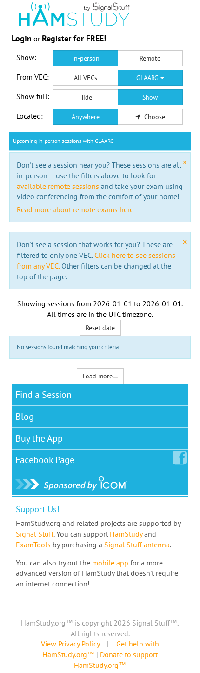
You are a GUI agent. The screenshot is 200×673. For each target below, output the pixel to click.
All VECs (85, 78)
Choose (153, 117)
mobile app (110, 562)
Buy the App (39, 438)
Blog (24, 417)
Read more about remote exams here (75, 209)
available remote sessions (58, 186)
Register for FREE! (74, 38)
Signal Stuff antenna (137, 544)
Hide (85, 97)
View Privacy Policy (70, 643)
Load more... (100, 376)
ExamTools (33, 544)
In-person (86, 58)
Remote (150, 58)
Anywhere (86, 117)
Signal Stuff (34, 533)
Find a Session (43, 395)
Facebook (44, 460)
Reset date (100, 327)
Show (150, 97)
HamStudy (126, 533)
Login (22, 38)
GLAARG (148, 78)
